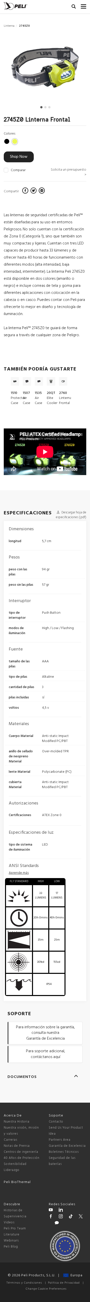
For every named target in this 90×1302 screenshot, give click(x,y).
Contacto (56, 1121)
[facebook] (26, 191)
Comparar (18, 170)
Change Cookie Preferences (46, 1288)
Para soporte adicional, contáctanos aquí (45, 1054)
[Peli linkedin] (61, 1210)
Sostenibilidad (15, 1164)
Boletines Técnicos (64, 1152)
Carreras (10, 1139)
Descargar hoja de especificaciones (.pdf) (71, 515)
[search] (74, 7)
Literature (12, 1234)
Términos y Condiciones (24, 1282)
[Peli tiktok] (71, 1217)
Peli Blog (11, 1246)
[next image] (74, 69)
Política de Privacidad (64, 1282)
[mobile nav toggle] (83, 5)
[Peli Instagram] (61, 1217)
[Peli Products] (51, 1217)
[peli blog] (57, 1223)
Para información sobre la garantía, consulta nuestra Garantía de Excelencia (45, 1033)
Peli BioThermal (17, 1182)
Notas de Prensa (17, 1146)
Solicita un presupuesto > (68, 172)
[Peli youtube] (51, 1210)
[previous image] (16, 69)
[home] (15, 6)
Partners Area (59, 1139)
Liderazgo (12, 1170)
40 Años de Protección (22, 1158)
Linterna (9, 25)
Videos (9, 1222)
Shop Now (19, 156)
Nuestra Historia (17, 1121)
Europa (75, 1275)
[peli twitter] (81, 1217)
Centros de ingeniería (21, 1152)
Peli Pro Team (15, 1228)
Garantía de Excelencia (67, 1146)
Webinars (11, 1240)
